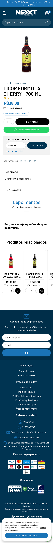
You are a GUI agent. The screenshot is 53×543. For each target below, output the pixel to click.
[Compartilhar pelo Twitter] (30, 160)
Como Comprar (26, 371)
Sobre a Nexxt (26, 387)
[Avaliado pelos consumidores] (41, 489)
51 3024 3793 (28, 427)
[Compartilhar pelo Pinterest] (35, 160)
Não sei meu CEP (14, 151)
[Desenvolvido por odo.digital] (19, 517)
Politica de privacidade (26, 400)
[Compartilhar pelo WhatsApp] (20, 160)
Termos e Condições (26, 404)
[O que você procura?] (47, 22)
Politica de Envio (26, 391)
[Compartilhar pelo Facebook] (25, 160)
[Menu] (6, 13)
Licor (24, 83)
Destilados (14, 83)
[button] (26, 130)
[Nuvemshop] (34, 517)
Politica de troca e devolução (26, 395)
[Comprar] (18, 291)
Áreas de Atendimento (27, 408)
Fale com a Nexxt (26, 375)
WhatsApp (28, 421)
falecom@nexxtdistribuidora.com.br (29, 432)
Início (6, 83)
